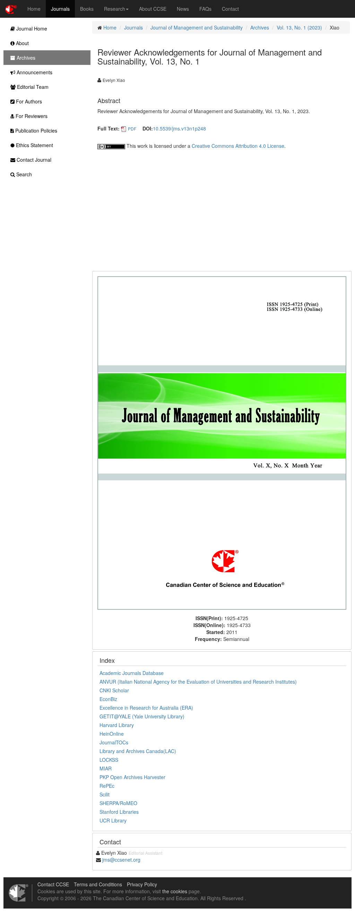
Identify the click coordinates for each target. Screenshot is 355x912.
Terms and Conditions (98, 884)
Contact (230, 8)
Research (114, 8)
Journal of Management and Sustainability (196, 27)
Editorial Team (32, 86)
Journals (60, 8)
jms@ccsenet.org (121, 859)
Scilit (104, 794)
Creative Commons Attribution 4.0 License (238, 145)
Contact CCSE (53, 884)
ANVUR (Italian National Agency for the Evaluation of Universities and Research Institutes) (198, 681)
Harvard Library (116, 724)
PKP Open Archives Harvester (132, 777)
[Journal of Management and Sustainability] (222, 442)
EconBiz (108, 698)
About (22, 43)
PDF (132, 129)
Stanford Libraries (119, 811)
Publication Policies (35, 130)
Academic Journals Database (131, 672)
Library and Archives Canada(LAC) (137, 751)
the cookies (174, 891)
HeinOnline (111, 733)
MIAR (105, 768)
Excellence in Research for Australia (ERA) (146, 707)
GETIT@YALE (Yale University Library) (141, 716)
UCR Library (113, 820)
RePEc (106, 785)
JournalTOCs (113, 742)
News (183, 8)
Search (23, 174)
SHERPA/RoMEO (118, 803)
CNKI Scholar (114, 690)
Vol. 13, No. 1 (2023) (299, 27)
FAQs (205, 8)
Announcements (33, 72)
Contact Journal (33, 159)
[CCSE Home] (11, 8)
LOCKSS (108, 759)
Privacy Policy (142, 884)
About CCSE (152, 8)
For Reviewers (30, 115)
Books (87, 8)
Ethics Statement (34, 145)
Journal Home (31, 28)
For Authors (28, 101)
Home (34, 8)
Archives (259, 27)
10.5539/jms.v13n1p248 (179, 128)
